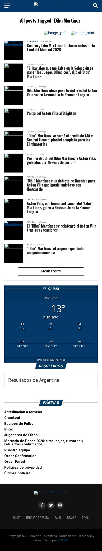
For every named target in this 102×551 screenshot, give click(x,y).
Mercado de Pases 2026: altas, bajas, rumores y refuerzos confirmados (43, 442)
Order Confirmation (20, 456)
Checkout (12, 418)
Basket (71, 517)
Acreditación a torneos (23, 412)
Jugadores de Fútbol (21, 435)
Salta (58, 517)
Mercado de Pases (37, 517)
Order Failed (14, 462)
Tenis (85, 517)
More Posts (51, 271)
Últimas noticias (17, 473)
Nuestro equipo (17, 450)
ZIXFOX (63, 540)
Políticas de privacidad (23, 468)
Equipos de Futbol (19, 424)
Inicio (8, 429)
